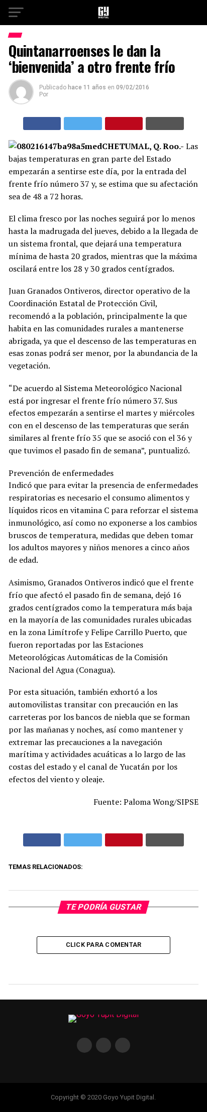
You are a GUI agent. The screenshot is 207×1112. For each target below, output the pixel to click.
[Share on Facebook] (42, 123)
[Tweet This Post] (83, 123)
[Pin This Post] (124, 123)
